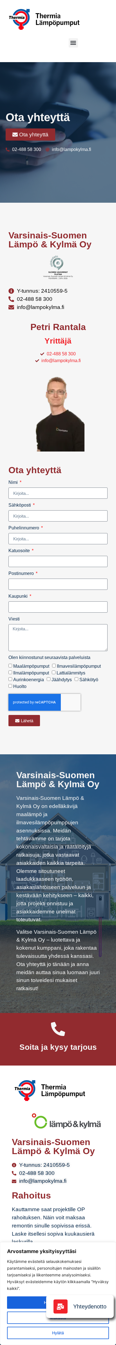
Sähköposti (20, 505)
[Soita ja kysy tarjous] (58, 1029)
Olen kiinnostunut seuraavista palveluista (49, 657)
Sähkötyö (88, 679)
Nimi (13, 482)
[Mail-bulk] (60, 1306)
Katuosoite (19, 551)
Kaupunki (18, 596)
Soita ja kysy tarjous (58, 1047)
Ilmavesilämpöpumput (79, 666)
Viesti (14, 619)
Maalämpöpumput (31, 666)
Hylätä (58, 1332)
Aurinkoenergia (28, 679)
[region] (58, 1293)
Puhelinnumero (24, 528)
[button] (73, 43)
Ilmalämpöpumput (31, 673)
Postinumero (21, 573)
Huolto (19, 686)
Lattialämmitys (71, 673)
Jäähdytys (62, 679)
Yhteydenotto (89, 1306)
